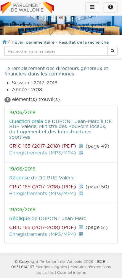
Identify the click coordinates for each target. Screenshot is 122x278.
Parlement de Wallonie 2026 (66, 261)
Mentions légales (51, 266)
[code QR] (81, 146)
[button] (112, 51)
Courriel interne (71, 272)
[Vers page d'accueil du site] (27, 8)
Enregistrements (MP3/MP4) (42, 153)
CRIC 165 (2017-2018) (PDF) (42, 146)
